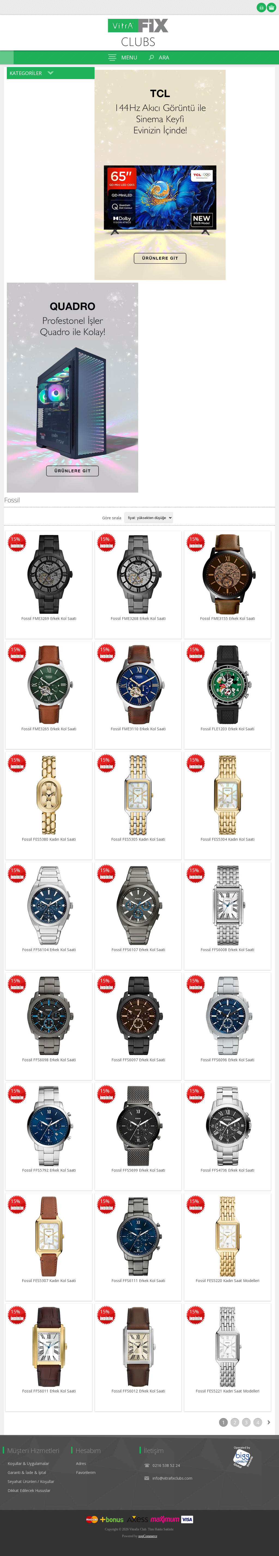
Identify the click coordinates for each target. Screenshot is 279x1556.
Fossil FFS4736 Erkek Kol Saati (227, 1170)
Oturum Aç (261, 7)
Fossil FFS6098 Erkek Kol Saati (49, 1059)
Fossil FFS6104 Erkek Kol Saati (49, 949)
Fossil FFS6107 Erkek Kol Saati (138, 949)
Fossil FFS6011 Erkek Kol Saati (49, 1391)
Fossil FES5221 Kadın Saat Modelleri (227, 1391)
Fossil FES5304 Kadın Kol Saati (227, 839)
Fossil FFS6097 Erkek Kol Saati (138, 1059)
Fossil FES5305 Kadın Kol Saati (138, 839)
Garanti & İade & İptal (27, 1472)
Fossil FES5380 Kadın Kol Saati (49, 839)
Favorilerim (86, 1472)
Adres (81, 1463)
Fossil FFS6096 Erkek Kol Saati (227, 1059)
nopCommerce (147, 1536)
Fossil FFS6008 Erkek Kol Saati (227, 949)
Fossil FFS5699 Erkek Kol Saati (138, 1170)
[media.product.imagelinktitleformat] (48, 574)
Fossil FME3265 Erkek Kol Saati (48, 728)
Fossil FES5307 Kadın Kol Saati (49, 1280)
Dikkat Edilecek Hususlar (29, 1490)
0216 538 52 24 (166, 1465)
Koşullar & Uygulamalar (28, 1463)
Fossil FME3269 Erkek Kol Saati (48, 618)
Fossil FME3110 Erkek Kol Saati (138, 728)
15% (15, 539)
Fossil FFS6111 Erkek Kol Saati (138, 1280)
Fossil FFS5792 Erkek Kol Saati (49, 1170)
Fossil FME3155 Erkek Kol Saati (227, 618)
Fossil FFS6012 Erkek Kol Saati (138, 1391)
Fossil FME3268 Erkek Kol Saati (138, 618)
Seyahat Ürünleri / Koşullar (31, 1481)
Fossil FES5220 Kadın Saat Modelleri (227, 1280)
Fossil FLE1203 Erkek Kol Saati (227, 728)
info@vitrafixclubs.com (172, 1478)
